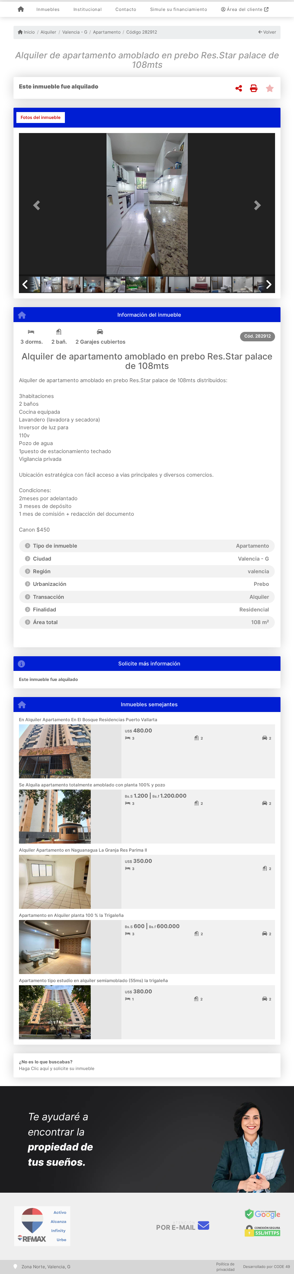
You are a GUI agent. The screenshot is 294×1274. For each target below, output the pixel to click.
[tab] (40, 117)
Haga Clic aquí (34, 1068)
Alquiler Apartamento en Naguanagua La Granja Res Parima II (83, 850)
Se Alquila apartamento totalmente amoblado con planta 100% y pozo (92, 785)
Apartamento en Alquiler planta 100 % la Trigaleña (71, 915)
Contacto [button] (125, 9)
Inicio (29, 32)
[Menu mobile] (21, 9)
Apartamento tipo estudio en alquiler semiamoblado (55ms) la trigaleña (93, 980)
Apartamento (107, 32)
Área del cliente (244, 9)
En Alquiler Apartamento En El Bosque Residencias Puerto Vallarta (88, 719)
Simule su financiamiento (178, 9)
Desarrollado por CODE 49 (266, 1266)
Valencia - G (74, 32)
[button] (38, 205)
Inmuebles (48, 9)
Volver (269, 32)
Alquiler (48, 32)
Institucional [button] (88, 9)
